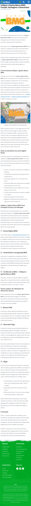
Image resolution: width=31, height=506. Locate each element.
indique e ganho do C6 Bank (19, 96)
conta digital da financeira (19, 235)
